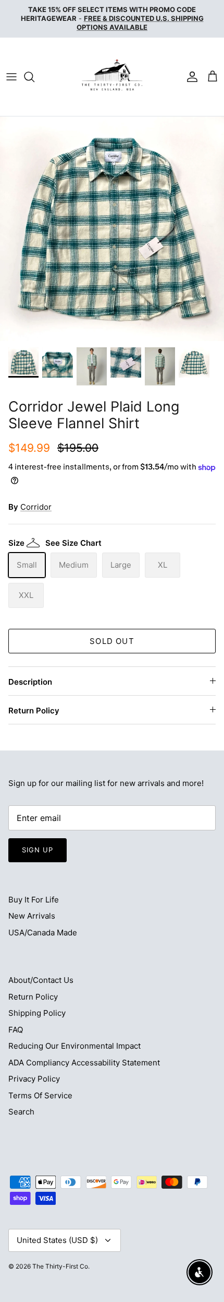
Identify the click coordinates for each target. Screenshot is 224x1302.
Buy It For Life (33, 900)
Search (21, 1112)
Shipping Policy (37, 1013)
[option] (112, 228)
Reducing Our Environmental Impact (74, 1046)
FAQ (15, 1030)
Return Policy (33, 710)
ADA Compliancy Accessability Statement (84, 1063)
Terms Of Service (40, 1095)
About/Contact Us (40, 980)
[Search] (34, 76)
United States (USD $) (57, 1240)
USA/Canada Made (42, 932)
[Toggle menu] (11, 76)
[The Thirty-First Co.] (112, 77)
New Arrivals (31, 916)
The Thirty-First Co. (61, 1266)
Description (30, 682)
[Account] (189, 76)
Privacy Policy (34, 1079)
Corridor (36, 507)
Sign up (37, 850)
